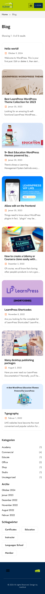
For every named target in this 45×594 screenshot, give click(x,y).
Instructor (10, 537)
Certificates (10, 529)
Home (5, 14)
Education (30, 529)
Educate (5, 457)
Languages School (14, 545)
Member (9, 553)
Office (5, 462)
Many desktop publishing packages (19, 361)
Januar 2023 (7, 495)
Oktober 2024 (8, 490)
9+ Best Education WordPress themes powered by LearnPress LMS (21, 155)
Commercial (7, 452)
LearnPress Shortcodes (18, 309)
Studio (5, 472)
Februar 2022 (8, 515)
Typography (11, 413)
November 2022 (10, 505)
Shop (4, 467)
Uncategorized (9, 477)
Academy (6, 447)
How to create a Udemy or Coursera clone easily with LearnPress (19, 259)
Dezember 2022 (9, 500)
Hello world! (11, 48)
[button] (31, 5)
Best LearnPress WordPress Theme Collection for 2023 (20, 100)
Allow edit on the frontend (20, 206)
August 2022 (8, 510)
